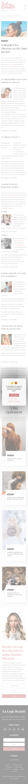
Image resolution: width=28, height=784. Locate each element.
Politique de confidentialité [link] (14, 401)
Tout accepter (14, 395)
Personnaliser (14, 399)
